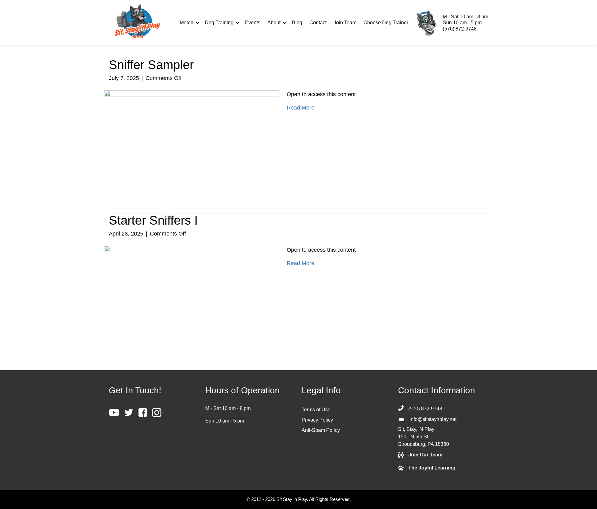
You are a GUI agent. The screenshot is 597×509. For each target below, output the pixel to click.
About (273, 22)
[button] (197, 23)
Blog (297, 22)
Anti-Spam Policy (321, 430)
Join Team (345, 22)
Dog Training (219, 22)
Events (252, 22)
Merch (186, 22)
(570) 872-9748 (460, 28)
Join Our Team (425, 454)
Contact (317, 22)
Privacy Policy (317, 420)
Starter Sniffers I (153, 220)
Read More (300, 108)
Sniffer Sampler (151, 65)
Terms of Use (316, 409)
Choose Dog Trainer (385, 22)
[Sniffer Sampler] (191, 141)
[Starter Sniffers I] (191, 297)
